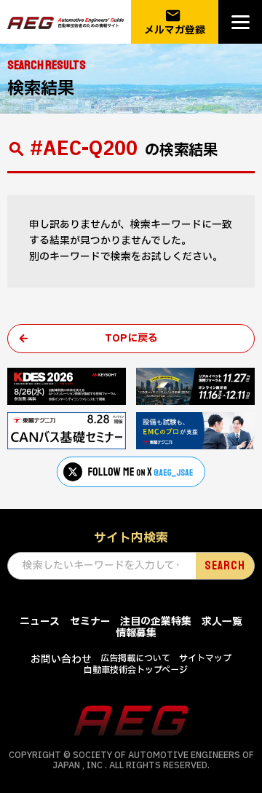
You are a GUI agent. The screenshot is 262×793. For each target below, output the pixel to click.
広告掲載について (135, 658)
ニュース (40, 621)
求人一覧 (222, 621)
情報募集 (136, 633)
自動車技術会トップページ (136, 669)
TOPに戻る (131, 338)
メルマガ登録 (174, 22)
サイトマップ (205, 658)
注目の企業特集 (155, 621)
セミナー (90, 621)
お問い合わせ (61, 659)
